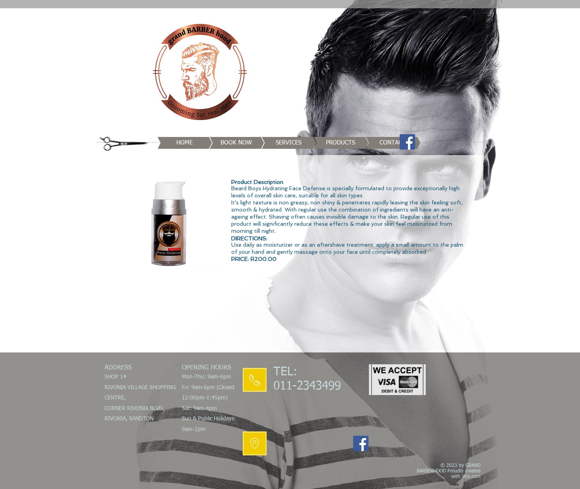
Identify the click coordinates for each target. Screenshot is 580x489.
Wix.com (471, 476)
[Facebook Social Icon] (407, 142)
